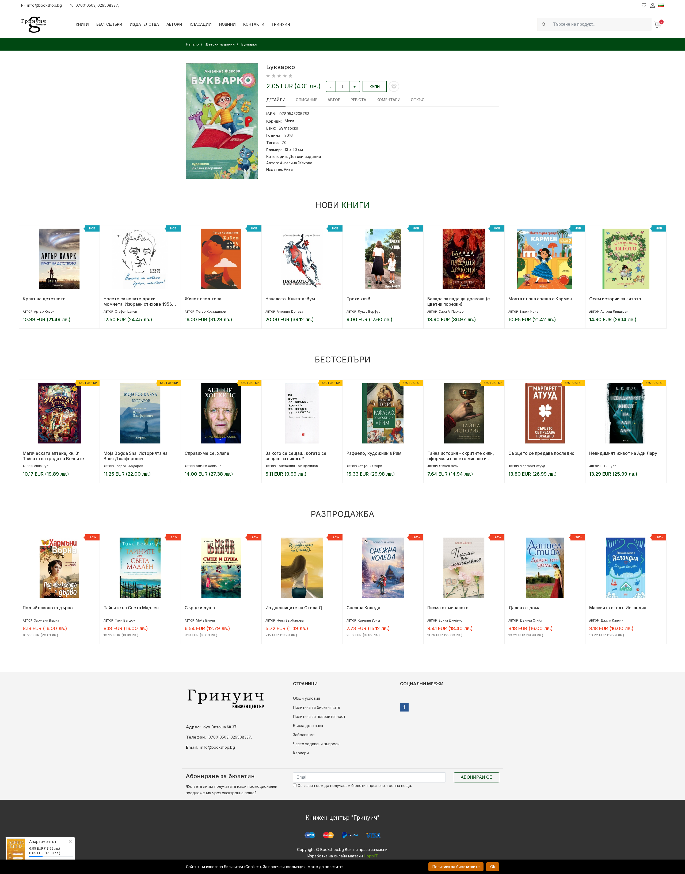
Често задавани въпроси (316, 743)
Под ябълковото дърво (48, 607)
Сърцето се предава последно (541, 453)
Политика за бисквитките (316, 707)
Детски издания (305, 156)
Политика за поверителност (319, 716)
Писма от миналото (448, 607)
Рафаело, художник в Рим (374, 453)
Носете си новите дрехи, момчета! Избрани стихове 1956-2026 (139, 301)
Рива (288, 169)
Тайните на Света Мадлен (131, 607)
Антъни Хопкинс (208, 466)
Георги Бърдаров (129, 466)
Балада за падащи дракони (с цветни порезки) (458, 301)
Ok (492, 866)
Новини (227, 24)
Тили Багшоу (125, 620)
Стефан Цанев (126, 311)
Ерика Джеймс (450, 620)
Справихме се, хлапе (207, 453)
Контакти (253, 24)
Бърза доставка (308, 725)
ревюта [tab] (358, 99)
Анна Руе (41, 466)
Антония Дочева (290, 311)
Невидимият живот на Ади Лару (623, 453)
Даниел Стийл (531, 620)
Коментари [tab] (388, 99)
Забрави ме (303, 734)
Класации (201, 24)
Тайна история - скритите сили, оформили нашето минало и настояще (460, 456)
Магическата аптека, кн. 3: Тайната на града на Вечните (53, 456)
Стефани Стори (370, 466)
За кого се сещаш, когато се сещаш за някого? (295, 456)
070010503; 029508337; (97, 5)
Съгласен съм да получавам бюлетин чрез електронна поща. (354, 785)
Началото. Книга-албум (290, 298)
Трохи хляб (358, 298)
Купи (375, 87)
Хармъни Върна (46, 620)
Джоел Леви (449, 466)
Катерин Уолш (369, 620)
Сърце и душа (200, 607)
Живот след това (203, 298)
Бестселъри (109, 24)
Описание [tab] (306, 99)
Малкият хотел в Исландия (617, 607)
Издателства (144, 24)
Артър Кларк (44, 311)
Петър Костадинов (211, 311)
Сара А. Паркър (451, 311)
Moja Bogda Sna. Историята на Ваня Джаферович (136, 456)
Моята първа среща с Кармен (540, 298)
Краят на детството (44, 298)
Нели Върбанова (290, 620)
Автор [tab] (334, 99)
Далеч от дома (524, 607)
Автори (174, 24)
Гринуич (281, 24)
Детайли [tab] (276, 99)
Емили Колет (530, 311)
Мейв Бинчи (205, 620)
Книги (82, 24)
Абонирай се (476, 777)
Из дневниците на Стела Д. (294, 607)
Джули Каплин (611, 620)
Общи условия (306, 698)
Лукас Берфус (369, 311)
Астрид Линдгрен (614, 311)
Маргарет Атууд (532, 466)
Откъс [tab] (417, 99)
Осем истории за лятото (615, 298)
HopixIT (371, 856)
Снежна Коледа (363, 607)
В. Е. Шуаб (608, 466)
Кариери (301, 753)
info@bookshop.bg (44, 5)
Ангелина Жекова (296, 163)
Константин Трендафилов (297, 466)
